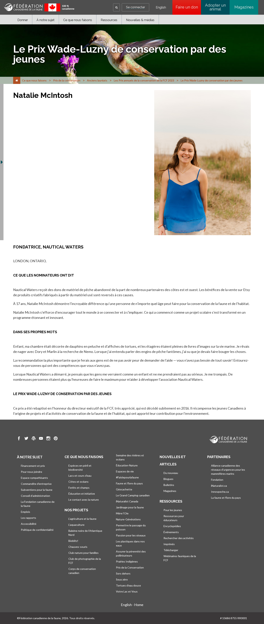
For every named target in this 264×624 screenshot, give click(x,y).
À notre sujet (46, 20)
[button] (116, 7)
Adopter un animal (215, 7)
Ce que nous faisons (77, 20)
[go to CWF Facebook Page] (19, 438)
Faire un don (188, 7)
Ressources (109, 20)
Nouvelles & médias (140, 20)
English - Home (132, 605)
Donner (22, 20)
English (161, 7)
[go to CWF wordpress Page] (34, 438)
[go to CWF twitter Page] (26, 438)
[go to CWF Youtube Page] (41, 438)
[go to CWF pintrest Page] (56, 438)
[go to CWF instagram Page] (48, 438)
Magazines (244, 7)
